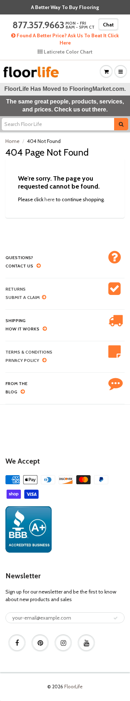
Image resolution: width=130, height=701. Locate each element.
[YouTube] (86, 643)
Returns (15, 289)
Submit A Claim (22, 297)
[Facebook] (17, 643)
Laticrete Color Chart (67, 51)
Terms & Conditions (28, 352)
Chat (108, 24)
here (49, 199)
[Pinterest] (40, 643)
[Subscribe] (115, 618)
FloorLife (73, 686)
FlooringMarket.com (96, 89)
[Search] (121, 124)
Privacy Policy (22, 360)
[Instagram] (63, 643)
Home (12, 141)
